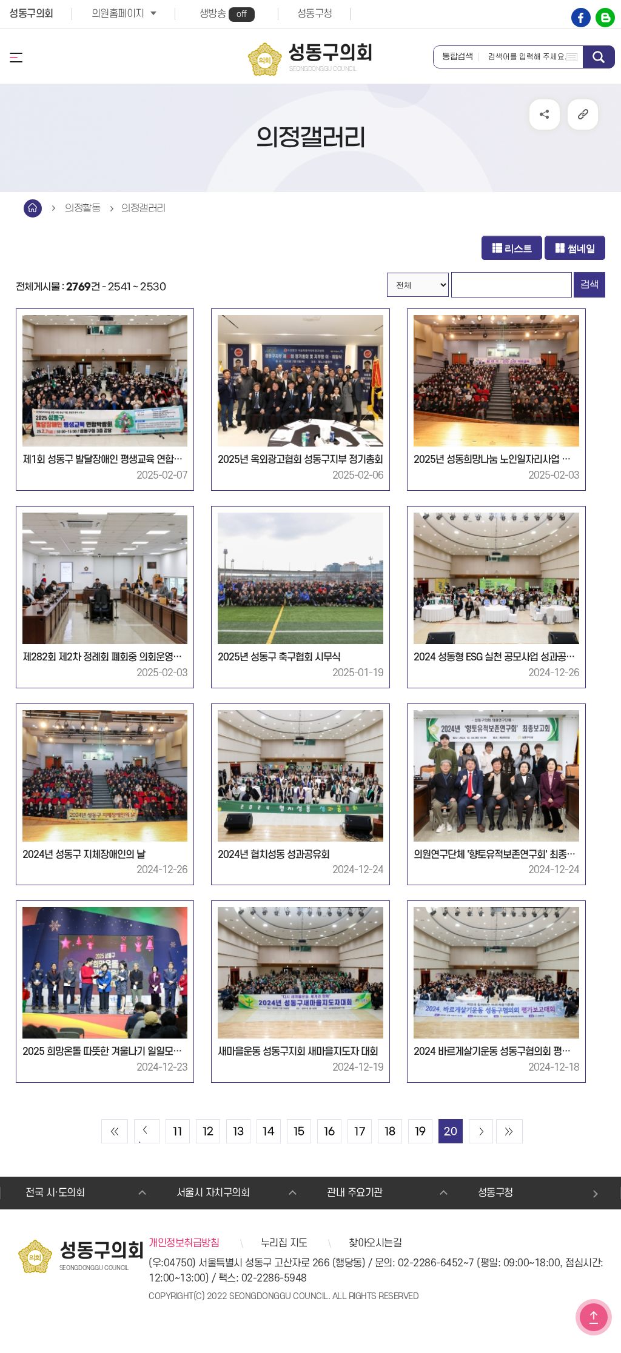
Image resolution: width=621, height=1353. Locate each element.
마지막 (509, 1131)
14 (268, 1132)
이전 (146, 1131)
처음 (114, 1131)
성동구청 (314, 13)
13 (238, 1132)
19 (420, 1132)
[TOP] (594, 1317)
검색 (599, 56)
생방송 (223, 13)
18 (389, 1132)
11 (177, 1132)
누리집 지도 (284, 1243)
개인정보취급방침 (184, 1243)
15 (299, 1132)
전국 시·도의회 (54, 1193)
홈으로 (33, 208)
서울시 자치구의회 (213, 1193)
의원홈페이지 (118, 13)
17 (359, 1132)
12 (208, 1132)
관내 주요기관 (355, 1193)
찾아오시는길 (375, 1243)
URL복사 (583, 114)
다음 (481, 1131)
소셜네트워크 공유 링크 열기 (544, 114)
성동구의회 (31, 13)
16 (329, 1132)
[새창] (581, 17)
